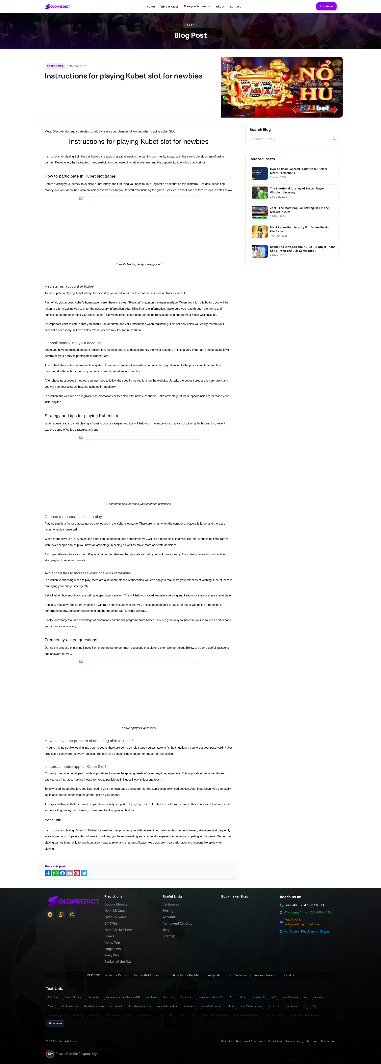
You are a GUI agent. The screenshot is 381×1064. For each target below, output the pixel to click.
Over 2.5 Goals (115, 917)
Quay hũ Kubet (86, 830)
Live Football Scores (116, 975)
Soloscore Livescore (266, 975)
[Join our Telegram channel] (50, 914)
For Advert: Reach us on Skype (306, 931)
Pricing (168, 910)
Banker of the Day (117, 961)
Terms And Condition (178, 923)
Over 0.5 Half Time (118, 930)
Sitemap (169, 936)
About (220, 6)
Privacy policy (294, 1041)
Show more (55, 1023)
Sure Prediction (238, 975)
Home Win (112, 942)
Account (169, 917)
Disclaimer (328, 1041)
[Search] (334, 139)
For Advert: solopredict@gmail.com (302, 921)
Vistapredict (215, 975)
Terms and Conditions (250, 1041)
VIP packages (169, 6)
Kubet (95, 156)
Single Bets (112, 949)
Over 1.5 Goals (115, 910)
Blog (166, 930)
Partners (312, 1041)
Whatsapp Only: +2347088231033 (308, 912)
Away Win (111, 955)
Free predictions (195, 6)
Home (150, 6)
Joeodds (289, 975)
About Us (226, 1041)
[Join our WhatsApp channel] (72, 914)
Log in (324, 6)
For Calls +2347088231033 (304, 905)
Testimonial (171, 904)
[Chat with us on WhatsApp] (61, 914)
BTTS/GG (111, 923)
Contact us (275, 1041)
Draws (109, 936)
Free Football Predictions (149, 975)
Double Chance (115, 904)
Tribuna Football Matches (185, 975)
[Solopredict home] (57, 6)
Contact (235, 6)
